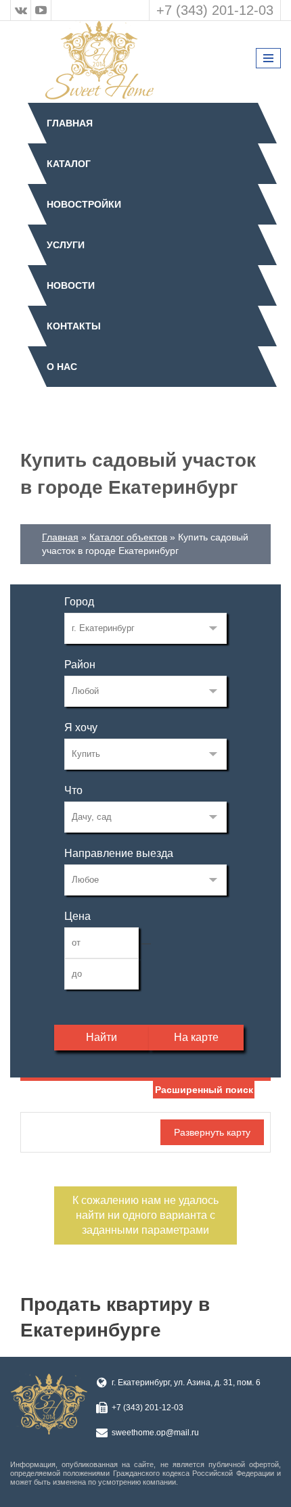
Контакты (74, 326)
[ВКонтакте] (21, 10)
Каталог (69, 163)
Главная (70, 123)
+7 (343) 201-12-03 (214, 10)
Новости (71, 285)
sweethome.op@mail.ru (155, 1432)
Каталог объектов (128, 537)
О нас (62, 366)
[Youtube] (41, 10)
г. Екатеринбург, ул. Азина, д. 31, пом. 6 (186, 1382)
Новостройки (84, 204)
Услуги (66, 244)
